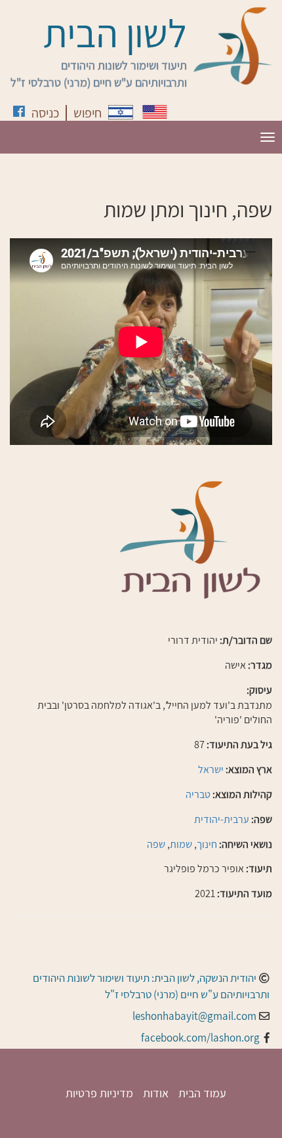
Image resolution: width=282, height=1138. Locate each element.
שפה (156, 844)
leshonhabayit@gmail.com (194, 1016)
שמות (181, 844)
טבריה (198, 794)
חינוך (207, 844)
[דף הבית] (232, 46)
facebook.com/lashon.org (200, 1037)
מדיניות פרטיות (99, 1093)
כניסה (45, 113)
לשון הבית (115, 33)
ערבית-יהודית (221, 819)
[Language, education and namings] (154, 112)
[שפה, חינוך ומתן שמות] (120, 112)
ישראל (211, 769)
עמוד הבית (202, 1093)
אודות (156, 1093)
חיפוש (87, 113)
